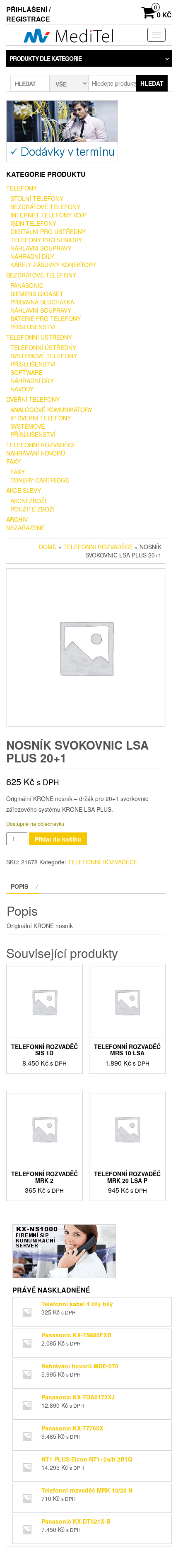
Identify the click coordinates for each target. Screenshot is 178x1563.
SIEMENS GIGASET (36, 293)
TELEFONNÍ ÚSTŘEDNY (39, 337)
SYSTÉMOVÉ (27, 426)
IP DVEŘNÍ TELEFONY (40, 418)
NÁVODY (22, 389)
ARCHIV (17, 519)
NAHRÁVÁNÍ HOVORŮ (35, 453)
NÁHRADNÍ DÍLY (32, 256)
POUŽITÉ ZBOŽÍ (32, 509)
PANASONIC (26, 285)
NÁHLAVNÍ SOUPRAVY (40, 248)
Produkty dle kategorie (46, 58)
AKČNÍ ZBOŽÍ (28, 501)
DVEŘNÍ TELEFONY (33, 399)
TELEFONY (21, 188)
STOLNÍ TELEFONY (36, 198)
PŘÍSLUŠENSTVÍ (32, 327)
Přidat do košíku (58, 839)
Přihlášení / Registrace (28, 14)
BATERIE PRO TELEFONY (45, 318)
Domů (48, 547)
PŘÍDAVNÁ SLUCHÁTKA (42, 302)
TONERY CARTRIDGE (39, 480)
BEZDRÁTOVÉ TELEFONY (45, 207)
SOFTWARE (26, 372)
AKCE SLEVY (23, 490)
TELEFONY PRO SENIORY (46, 240)
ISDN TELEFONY (33, 223)
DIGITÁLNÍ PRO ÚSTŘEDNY (48, 231)
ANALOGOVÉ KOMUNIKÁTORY (51, 409)
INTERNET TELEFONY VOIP (48, 215)
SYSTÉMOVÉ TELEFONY (43, 356)
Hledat (152, 83)
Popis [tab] (19, 886)
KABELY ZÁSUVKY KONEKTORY (53, 264)
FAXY (13, 461)
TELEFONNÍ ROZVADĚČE (41, 445)
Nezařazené (25, 527)
